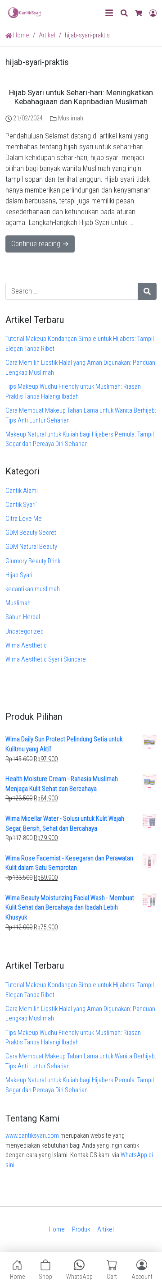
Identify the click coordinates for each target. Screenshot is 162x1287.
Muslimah (70, 118)
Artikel (105, 1229)
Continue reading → (40, 243)
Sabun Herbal (22, 617)
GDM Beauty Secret (30, 533)
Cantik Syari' (21, 505)
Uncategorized (24, 631)
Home (20, 35)
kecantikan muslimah (32, 589)
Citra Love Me (23, 519)
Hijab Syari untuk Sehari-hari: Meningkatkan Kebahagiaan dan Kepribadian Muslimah (81, 97)
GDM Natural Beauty (31, 547)
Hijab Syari (18, 575)
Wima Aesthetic (26, 645)
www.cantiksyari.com (32, 1136)
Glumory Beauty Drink (32, 561)
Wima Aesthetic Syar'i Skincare (45, 659)
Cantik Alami (21, 491)
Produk (81, 1229)
